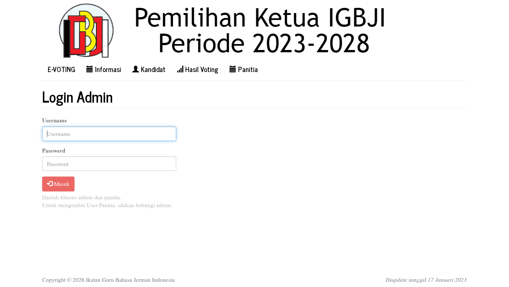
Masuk (61, 183)
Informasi (107, 69)
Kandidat (152, 69)
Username (54, 120)
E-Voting (61, 69)
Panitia (247, 69)
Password (53, 151)
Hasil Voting (200, 69)
